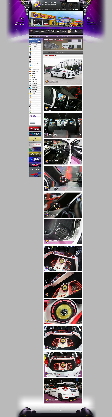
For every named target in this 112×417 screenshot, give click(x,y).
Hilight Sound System (35, 103)
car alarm (58, 9)
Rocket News (34, 67)
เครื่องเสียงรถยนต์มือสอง (35, 69)
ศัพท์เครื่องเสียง (34, 91)
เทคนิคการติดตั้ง (34, 81)
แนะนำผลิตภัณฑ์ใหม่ (35, 71)
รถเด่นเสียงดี (34, 50)
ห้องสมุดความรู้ (34, 95)
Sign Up (62, 0)
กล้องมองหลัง (34, 73)
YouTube (77, 9)
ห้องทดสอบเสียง (34, 83)
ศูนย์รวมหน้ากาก (34, 61)
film (53, 9)
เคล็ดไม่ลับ (33, 93)
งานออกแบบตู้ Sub (34, 85)
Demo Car (33, 99)
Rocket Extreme (34, 79)
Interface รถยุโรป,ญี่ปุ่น (35, 63)
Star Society (34, 75)
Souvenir (33, 101)
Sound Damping (34, 54)
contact (69, 9)
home (36, 9)
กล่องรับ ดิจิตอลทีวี (34, 52)
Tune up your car (34, 97)
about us (64, 9)
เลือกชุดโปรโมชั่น (34, 46)
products (41, 9)
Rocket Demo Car (51, 52)
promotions (47, 9)
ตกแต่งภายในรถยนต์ (35, 87)
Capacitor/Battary (34, 107)
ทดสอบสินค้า (34, 77)
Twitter (75, 9)
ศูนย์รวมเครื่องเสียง (35, 44)
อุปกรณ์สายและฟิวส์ (35, 105)
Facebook (73, 9)
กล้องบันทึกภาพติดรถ (35, 48)
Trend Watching (34, 89)
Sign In (65, 0)
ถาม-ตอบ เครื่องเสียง (35, 65)
